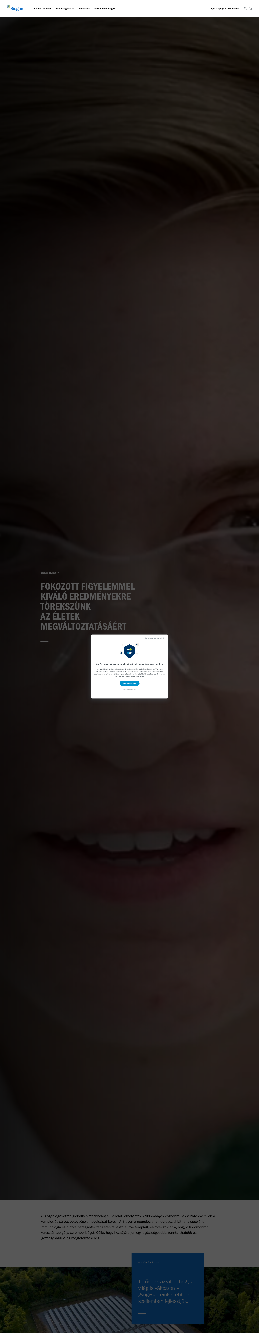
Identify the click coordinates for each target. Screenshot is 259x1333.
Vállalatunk (84, 8)
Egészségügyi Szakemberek (225, 8)
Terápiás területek (41, 8)
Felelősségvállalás (65, 8)
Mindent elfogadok (129, 683)
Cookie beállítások (129, 690)
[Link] (245, 8)
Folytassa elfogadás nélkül (154, 638)
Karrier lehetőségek (104, 8)
